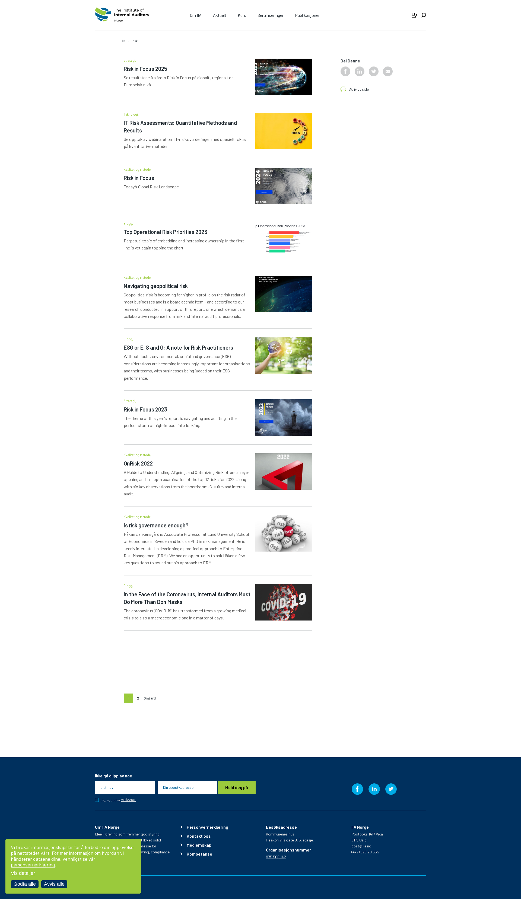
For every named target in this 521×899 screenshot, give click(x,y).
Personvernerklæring (207, 827)
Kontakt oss (199, 836)
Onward (149, 698)
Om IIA (196, 15)
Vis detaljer (23, 873)
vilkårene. (128, 800)
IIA (124, 41)
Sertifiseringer (271, 15)
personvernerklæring (33, 865)
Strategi (129, 60)
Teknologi (131, 114)
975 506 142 (276, 856)
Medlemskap (199, 845)
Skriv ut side (358, 89)
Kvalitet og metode (137, 169)
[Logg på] (414, 15)
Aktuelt (219, 15)
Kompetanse (199, 854)
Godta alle (25, 884)
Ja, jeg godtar (118, 800)
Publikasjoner (307, 15)
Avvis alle (54, 884)
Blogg (128, 223)
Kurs (242, 15)
